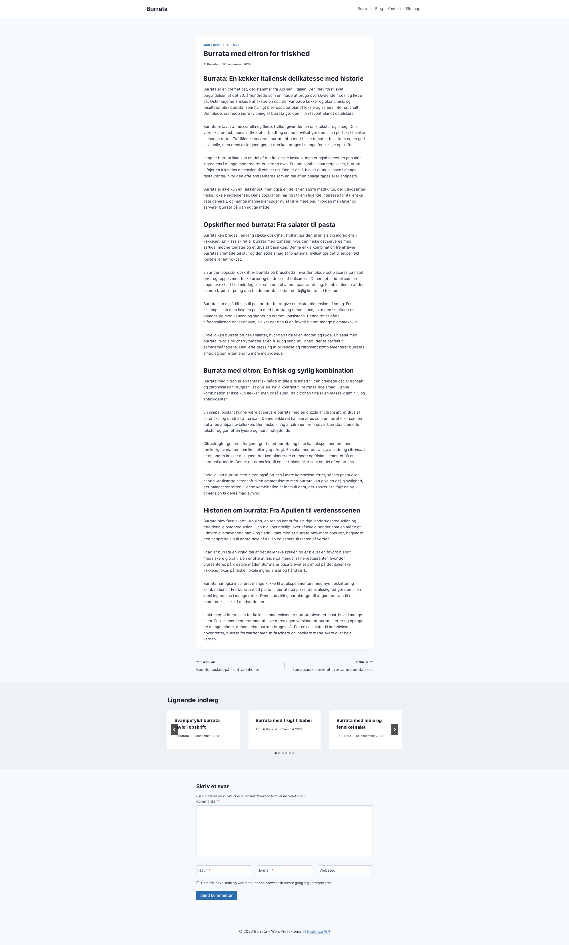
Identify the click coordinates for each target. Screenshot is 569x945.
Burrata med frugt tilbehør (284, 720)
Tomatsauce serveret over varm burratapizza (333, 666)
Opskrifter (222, 44)
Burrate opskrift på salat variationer (227, 666)
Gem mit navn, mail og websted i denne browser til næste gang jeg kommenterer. (266, 883)
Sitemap (413, 8)
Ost (236, 44)
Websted (328, 870)
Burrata (364, 8)
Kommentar (208, 801)
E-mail (266, 870)
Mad (206, 44)
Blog (379, 8)
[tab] (275, 753)
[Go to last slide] (174, 729)
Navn (204, 870)
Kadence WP (318, 931)
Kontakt (394, 8)
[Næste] (394, 729)
